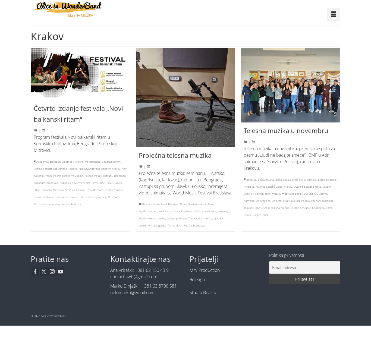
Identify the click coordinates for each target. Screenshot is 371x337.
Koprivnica (187, 211)
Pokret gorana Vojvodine (68, 176)
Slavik (110, 183)
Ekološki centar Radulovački (50, 169)
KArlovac (164, 211)
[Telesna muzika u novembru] (290, 85)
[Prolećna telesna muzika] (185, 97)
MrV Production (205, 270)
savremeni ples (81, 183)
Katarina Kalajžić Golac (269, 186)
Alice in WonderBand (87, 161)
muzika (276, 194)
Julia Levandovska (89, 169)
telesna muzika (113, 190)
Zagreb (257, 215)
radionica (65, 183)
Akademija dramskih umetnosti (55, 161)
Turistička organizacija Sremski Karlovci (57, 204)
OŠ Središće (263, 201)
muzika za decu (291, 194)
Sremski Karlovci (75, 190)
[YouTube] (60, 271)
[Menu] (333, 14)
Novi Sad (307, 194)
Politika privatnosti (286, 255)
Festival (73, 169)
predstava (52, 183)
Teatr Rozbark (94, 190)
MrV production (261, 194)
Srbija (37, 190)
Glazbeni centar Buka (200, 204)
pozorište (39, 183)
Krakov (116, 169)
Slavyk (118, 183)
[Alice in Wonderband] (79, 7)
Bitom (116, 161)
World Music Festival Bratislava (186, 225)
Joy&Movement (148, 211)
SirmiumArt (98, 183)
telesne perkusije (44, 197)
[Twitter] (44, 271)
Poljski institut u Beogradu (110, 176)
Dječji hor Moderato (304, 179)
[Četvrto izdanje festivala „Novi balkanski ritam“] (80, 74)
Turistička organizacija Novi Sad (99, 197)
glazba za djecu (326, 179)
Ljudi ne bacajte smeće (307, 186)
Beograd (107, 161)
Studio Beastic (203, 292)
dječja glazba (283, 179)
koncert (106, 169)
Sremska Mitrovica (53, 190)
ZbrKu (266, 215)
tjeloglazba (159, 225)
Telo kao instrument (67, 197)
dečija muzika (266, 179)
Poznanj (316, 201)
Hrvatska (249, 186)
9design (197, 279)
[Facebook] (35, 271)
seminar (222, 211)
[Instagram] (52, 271)
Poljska (88, 176)
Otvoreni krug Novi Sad (286, 201)
